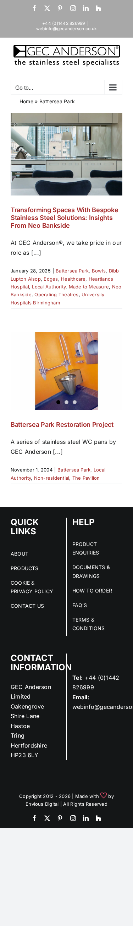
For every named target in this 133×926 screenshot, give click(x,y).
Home (26, 101)
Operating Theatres (56, 294)
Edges (51, 279)
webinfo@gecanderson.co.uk (66, 28)
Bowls (99, 271)
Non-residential (52, 478)
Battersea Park (72, 271)
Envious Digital (42, 804)
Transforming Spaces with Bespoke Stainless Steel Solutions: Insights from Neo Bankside (64, 217)
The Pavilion (86, 478)
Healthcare (73, 279)
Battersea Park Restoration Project (62, 424)
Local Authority (49, 287)
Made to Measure (89, 287)
